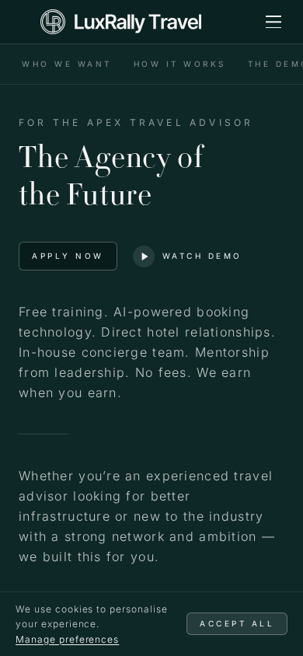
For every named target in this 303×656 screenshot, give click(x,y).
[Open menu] (273, 22)
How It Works (180, 63)
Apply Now (68, 255)
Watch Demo (202, 255)
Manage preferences (67, 639)
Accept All (237, 623)
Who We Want (67, 63)
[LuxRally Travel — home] (120, 21)
